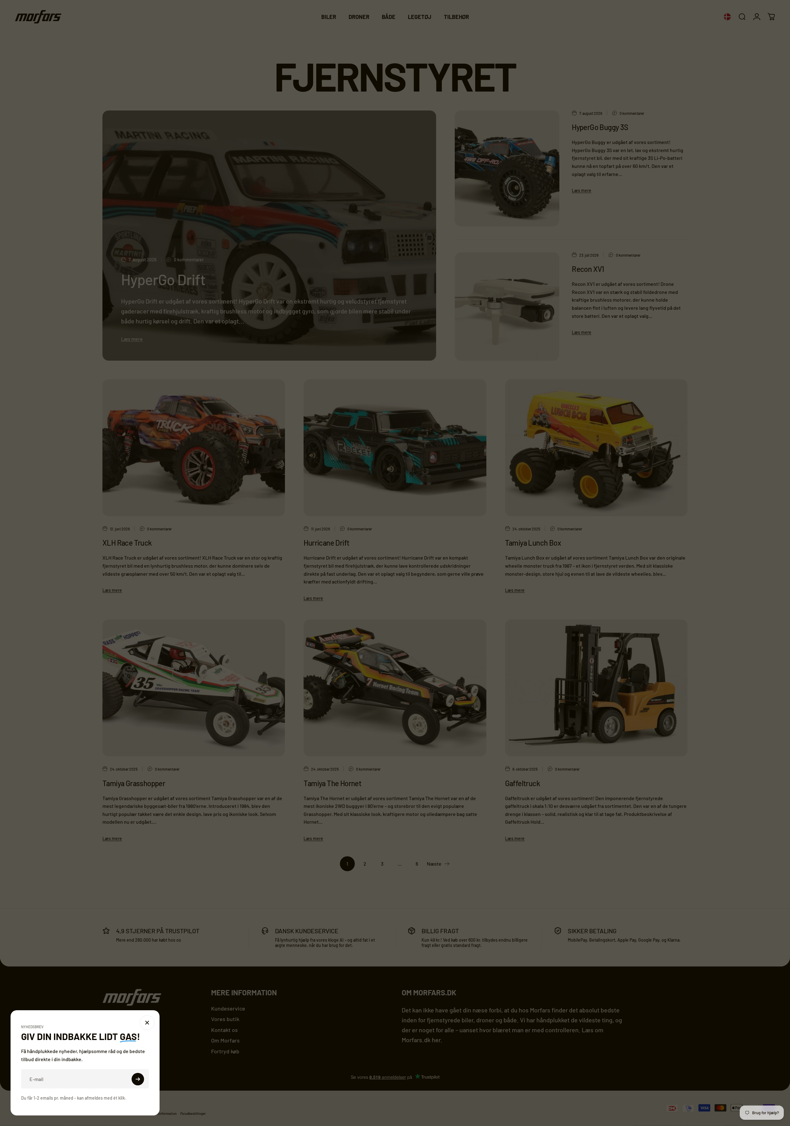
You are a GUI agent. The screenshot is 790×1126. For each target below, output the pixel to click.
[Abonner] (234, 1079)
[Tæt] (243, 1022)
